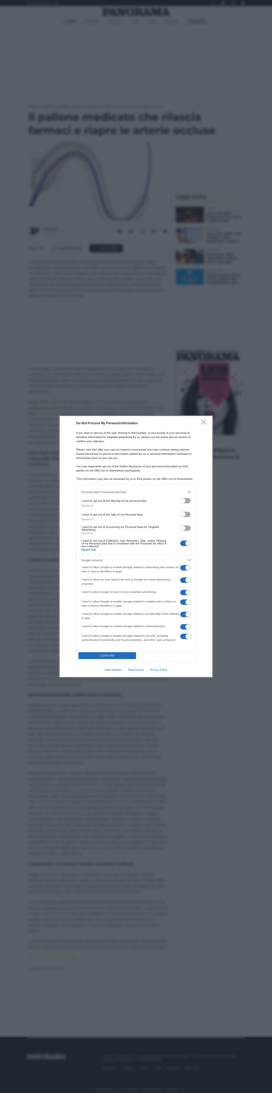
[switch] (185, 500)
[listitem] (136, 492)
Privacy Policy (158, 669)
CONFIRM (107, 655)
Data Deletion (113, 669)
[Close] (205, 423)
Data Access (136, 669)
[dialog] (136, 546)
